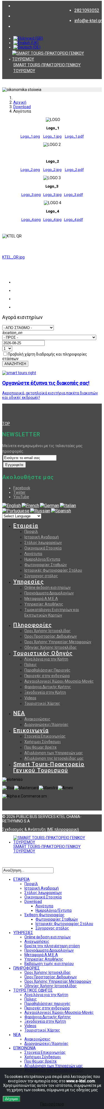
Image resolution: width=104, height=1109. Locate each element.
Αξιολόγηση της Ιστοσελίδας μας (54, 758)
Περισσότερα (52, 1104)
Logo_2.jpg (52, 170)
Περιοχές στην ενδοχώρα (47, 675)
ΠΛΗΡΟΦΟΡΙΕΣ (26, 968)
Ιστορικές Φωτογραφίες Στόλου (53, 570)
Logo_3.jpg (52, 195)
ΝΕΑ (19, 713)
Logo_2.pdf (74, 170)
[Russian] (40, 511)
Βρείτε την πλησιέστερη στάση (52, 946)
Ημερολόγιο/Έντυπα (53, 910)
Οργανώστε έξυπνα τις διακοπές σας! (45, 383)
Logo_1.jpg (52, 136)
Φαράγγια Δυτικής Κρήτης (47, 687)
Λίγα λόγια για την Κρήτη (46, 659)
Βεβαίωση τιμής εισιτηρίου (49, 963)
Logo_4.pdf (73, 219)
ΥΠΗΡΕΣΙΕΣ (23, 932)
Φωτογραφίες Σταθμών (45, 565)
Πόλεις (30, 664)
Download (22, 107)
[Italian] (68, 505)
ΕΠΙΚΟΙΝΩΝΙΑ (24, 1048)
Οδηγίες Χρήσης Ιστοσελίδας (50, 647)
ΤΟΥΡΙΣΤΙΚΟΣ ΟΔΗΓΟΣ (33, 990)
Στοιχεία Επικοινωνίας (45, 736)
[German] (49, 505)
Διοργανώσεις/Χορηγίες (46, 724)
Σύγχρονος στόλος (41, 576)
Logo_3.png (31, 195)
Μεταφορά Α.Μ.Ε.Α (41, 598)
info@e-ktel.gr (88, 20)
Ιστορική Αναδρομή (41, 537)
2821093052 (86, 10)
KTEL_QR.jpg (13, 257)
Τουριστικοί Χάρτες (42, 703)
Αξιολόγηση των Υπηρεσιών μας (53, 753)
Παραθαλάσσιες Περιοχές (47, 670)
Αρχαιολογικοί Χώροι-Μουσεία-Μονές (59, 681)
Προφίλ (31, 531)
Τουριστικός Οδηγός (43, 653)
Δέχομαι (11, 1099)
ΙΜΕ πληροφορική (63, 829)
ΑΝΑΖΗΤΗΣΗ (15, 364)
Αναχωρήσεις (36, 941)
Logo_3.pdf (73, 195)
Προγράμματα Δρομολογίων (49, 593)
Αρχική (19, 102)
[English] (11, 505)
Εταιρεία (25, 525)
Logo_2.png (30, 170)
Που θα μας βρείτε (40, 747)
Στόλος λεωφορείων (43, 542)
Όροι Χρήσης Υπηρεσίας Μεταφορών (57, 642)
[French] (30, 505)
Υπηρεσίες (28, 581)
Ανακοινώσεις (37, 719)
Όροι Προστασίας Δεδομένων (50, 636)
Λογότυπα (33, 553)
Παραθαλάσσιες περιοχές (47, 1003)
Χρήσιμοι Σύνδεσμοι (42, 742)
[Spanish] (61, 511)
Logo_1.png (30, 136)
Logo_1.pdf (74, 136)
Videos (30, 698)
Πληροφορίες (32, 625)
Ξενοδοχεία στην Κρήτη (45, 692)
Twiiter (19, 492)
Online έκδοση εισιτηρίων (47, 587)
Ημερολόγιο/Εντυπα (42, 559)
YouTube (21, 497)
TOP (6, 423)
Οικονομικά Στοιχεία (43, 548)
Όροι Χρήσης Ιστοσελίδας (47, 631)
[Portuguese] (15, 511)
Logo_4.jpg (52, 219)
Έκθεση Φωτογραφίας (44, 915)
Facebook (21, 488)
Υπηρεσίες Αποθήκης (43, 604)
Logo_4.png (31, 219)
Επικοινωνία (31, 730)
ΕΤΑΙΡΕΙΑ (21, 879)
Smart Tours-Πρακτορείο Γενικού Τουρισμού (48, 767)
